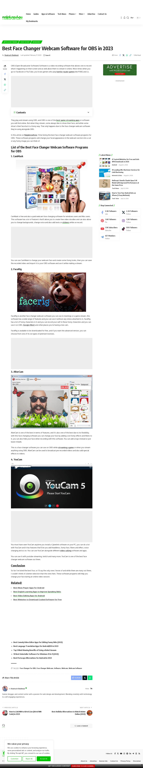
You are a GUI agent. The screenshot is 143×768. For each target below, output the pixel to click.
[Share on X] (123, 55)
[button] (121, 18)
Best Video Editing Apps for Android (29, 596)
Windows (36, 42)
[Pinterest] (109, 220)
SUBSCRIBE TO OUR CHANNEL (83, 766)
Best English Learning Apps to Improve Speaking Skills (37, 592)
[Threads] (136, 753)
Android (114, 165)
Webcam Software (75, 668)
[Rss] (139, 753)
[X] (130, 212)
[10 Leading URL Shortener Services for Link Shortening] (104, 173)
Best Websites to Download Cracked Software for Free (37, 599)
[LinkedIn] (91, 688)
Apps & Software (10, 42)
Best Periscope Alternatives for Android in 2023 (32, 658)
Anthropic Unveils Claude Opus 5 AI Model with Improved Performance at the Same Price (125, 183)
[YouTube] (121, 753)
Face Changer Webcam (45, 668)
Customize (14, 759)
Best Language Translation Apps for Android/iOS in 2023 (35, 646)
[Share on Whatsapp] (126, 55)
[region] (29, 752)
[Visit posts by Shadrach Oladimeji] (5, 688)
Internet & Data (117, 175)
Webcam (65, 668)
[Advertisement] (71, 31)
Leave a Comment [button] (82, 726)
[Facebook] (109, 212)
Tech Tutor (24, 42)
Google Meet (29, 325)
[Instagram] (130, 220)
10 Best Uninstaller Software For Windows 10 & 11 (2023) (36, 654)
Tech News (115, 188)
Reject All (29, 759)
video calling (65, 550)
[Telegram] (109, 237)
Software (57, 668)
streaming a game (66, 447)
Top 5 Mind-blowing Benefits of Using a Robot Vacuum (34, 650)
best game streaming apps (68, 120)
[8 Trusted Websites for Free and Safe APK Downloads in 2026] (104, 162)
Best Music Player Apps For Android (28, 588)
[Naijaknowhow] (12, 17)
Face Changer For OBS (28, 668)
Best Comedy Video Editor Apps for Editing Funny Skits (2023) (38, 642)
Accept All (43, 759)
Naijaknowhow (30, 135)
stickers (65, 222)
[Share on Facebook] (120, 55)
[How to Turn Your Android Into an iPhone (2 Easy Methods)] (104, 196)
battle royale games (66, 72)
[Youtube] (109, 229)
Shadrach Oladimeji (11, 55)
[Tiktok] (130, 229)
